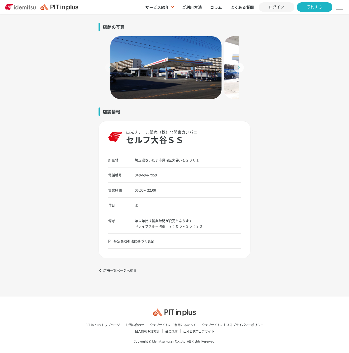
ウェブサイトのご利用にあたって (173, 324)
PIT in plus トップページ (102, 324)
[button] (239, 68)
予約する (314, 6)
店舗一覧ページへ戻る (120, 270)
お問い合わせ (135, 324)
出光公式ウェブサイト (198, 331)
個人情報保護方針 (147, 331)
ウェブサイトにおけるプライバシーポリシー (233, 324)
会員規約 (171, 331)
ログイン (276, 6)
